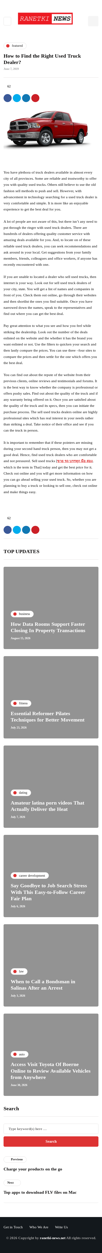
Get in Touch (13, 1227)
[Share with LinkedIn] (26, 98)
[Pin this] (35, 98)
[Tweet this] (17, 98)
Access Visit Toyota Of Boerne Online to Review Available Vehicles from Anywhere (51, 1070)
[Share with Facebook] (8, 98)
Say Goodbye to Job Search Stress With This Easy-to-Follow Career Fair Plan (49, 892)
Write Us (61, 1227)
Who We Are (38, 1227)
